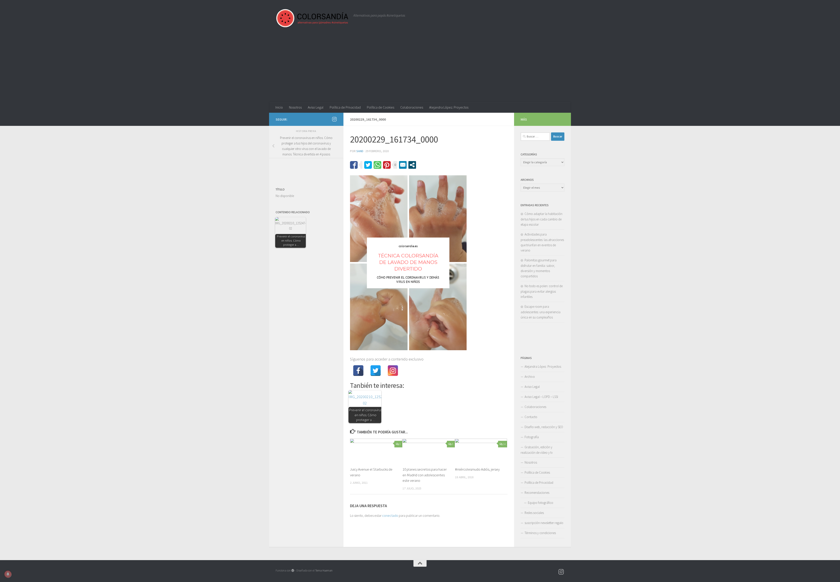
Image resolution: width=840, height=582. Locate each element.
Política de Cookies (380, 107)
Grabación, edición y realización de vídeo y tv (537, 450)
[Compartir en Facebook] (354, 165)
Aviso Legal (316, 107)
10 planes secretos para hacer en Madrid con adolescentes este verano (424, 475)
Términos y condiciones (540, 533)
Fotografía (532, 437)
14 (504, 444)
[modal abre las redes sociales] (412, 165)
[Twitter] (375, 370)
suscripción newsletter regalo (544, 523)
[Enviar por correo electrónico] (403, 165)
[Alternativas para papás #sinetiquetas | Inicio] (312, 18)
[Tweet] (368, 165)
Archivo (530, 377)
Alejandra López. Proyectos (448, 107)
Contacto (531, 417)
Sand (359, 151)
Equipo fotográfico (540, 503)
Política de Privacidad (345, 107)
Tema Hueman (323, 570)
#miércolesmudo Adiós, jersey (477, 469)
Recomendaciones (537, 493)
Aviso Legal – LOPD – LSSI (541, 397)
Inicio (279, 107)
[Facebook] (358, 370)
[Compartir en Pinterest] (387, 165)
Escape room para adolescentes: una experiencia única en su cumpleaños (540, 311)
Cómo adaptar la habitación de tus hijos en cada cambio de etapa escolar (541, 219)
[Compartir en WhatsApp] (377, 165)
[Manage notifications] (7, 574)
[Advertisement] (420, 69)
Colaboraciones (411, 107)
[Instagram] (392, 370)
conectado (390, 515)
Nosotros (295, 107)
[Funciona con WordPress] (292, 570)
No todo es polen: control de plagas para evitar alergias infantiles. (542, 291)
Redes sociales (534, 513)
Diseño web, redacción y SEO (544, 427)
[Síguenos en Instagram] (334, 119)
